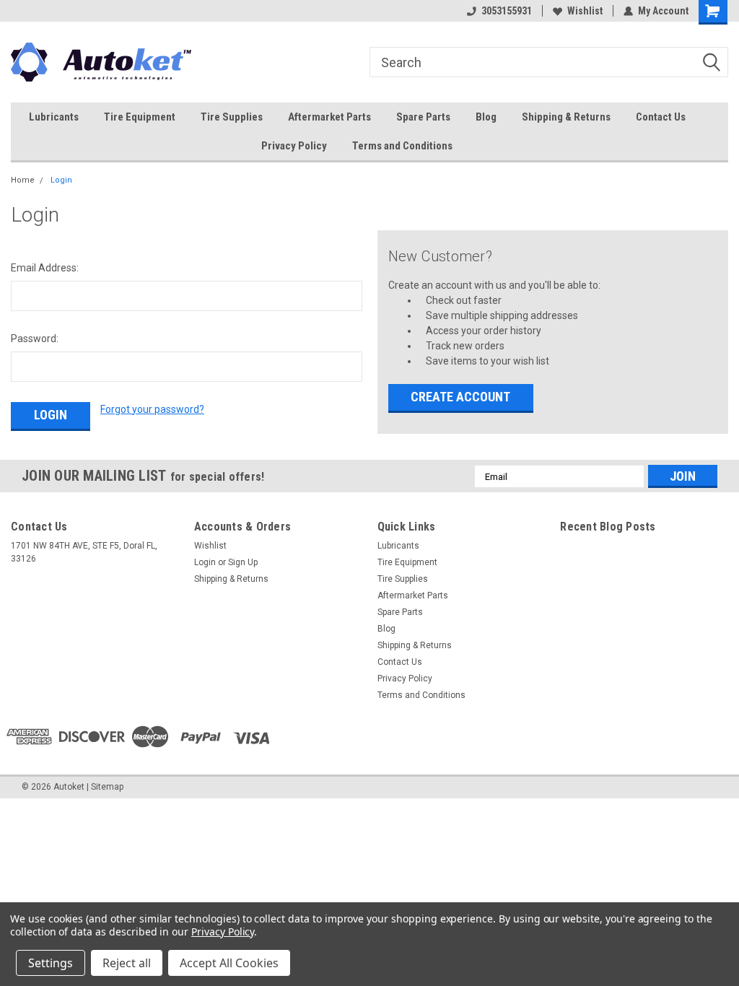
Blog (486, 116)
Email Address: (45, 268)
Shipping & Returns (566, 116)
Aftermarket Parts (329, 116)
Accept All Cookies (229, 963)
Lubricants (54, 116)
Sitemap (107, 787)
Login (61, 180)
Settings (50, 963)
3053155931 (506, 11)
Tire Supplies (232, 116)
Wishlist (585, 11)
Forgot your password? (152, 409)
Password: (34, 338)
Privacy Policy (294, 145)
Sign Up (243, 562)
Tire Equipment (139, 116)
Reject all (126, 963)
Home (23, 180)
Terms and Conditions (402, 145)
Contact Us (661, 116)
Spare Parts (423, 116)
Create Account (460, 396)
